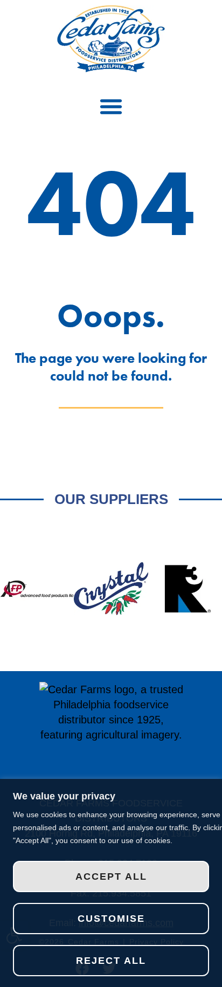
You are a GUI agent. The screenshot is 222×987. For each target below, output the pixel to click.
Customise (111, 918)
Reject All (111, 960)
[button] (111, 106)
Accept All (111, 876)
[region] (111, 883)
